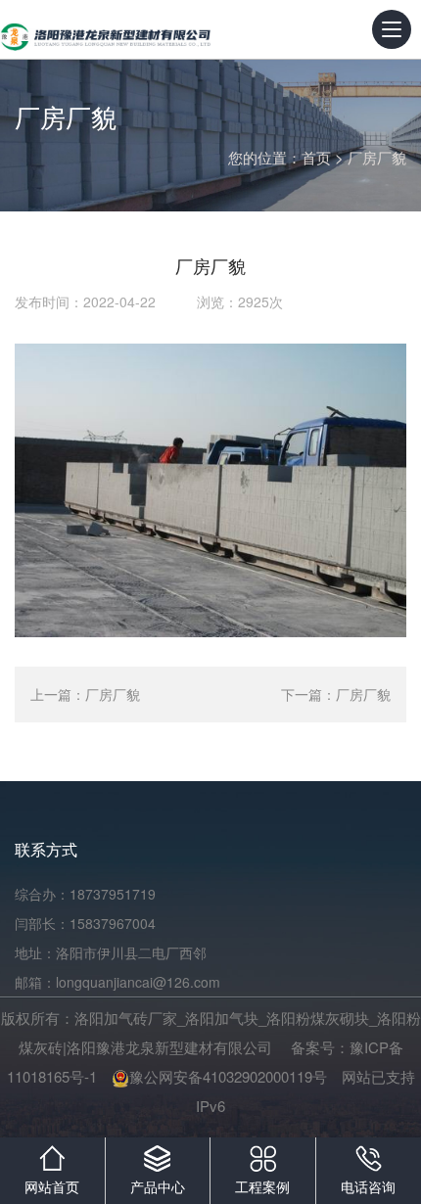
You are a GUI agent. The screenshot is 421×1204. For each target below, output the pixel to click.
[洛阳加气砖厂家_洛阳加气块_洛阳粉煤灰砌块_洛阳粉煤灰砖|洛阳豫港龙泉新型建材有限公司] (105, 29)
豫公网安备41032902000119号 (228, 1076)
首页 (316, 157)
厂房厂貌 (377, 157)
